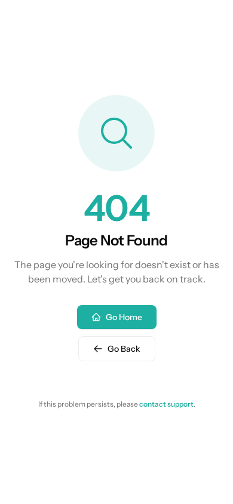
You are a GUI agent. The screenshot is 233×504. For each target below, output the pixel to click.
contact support (166, 403)
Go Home (124, 317)
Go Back (124, 348)
